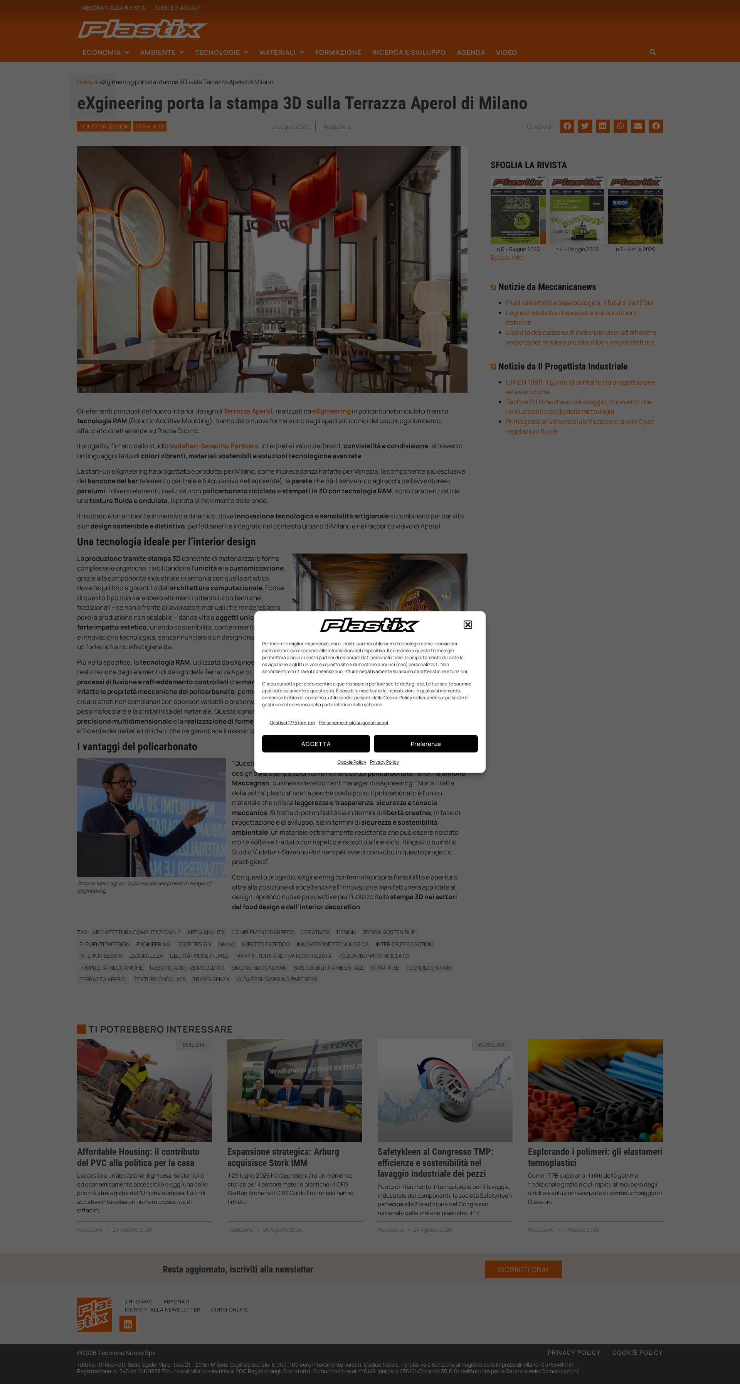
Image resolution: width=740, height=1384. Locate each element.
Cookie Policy (352, 762)
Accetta (316, 743)
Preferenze (426, 743)
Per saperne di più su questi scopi (353, 722)
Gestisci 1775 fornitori (292, 722)
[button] (468, 625)
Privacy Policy (384, 762)
